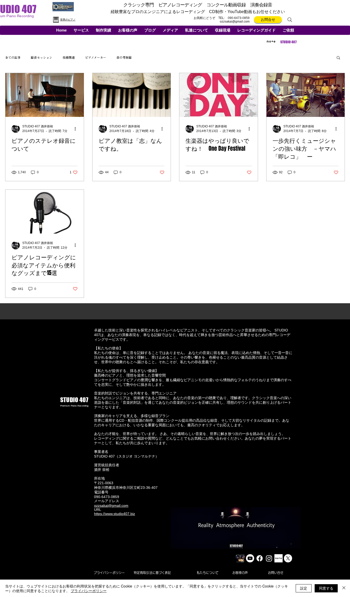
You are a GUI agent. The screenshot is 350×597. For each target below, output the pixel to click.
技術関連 (69, 57)
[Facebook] (259, 558)
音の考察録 (124, 57)
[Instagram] (269, 558)
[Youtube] (250, 558)
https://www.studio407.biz (114, 514)
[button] (81, 30)
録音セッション (41, 57)
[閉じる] (344, 588)
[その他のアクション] (77, 129)
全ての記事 (12, 57)
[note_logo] (278, 558)
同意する (326, 588)
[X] (288, 558)
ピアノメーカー (95, 57)
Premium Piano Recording (74, 405)
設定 (303, 588)
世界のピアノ (68, 19)
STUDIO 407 (288, 42)
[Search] (289, 19)
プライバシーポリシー (89, 590)
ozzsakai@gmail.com (235, 21)
